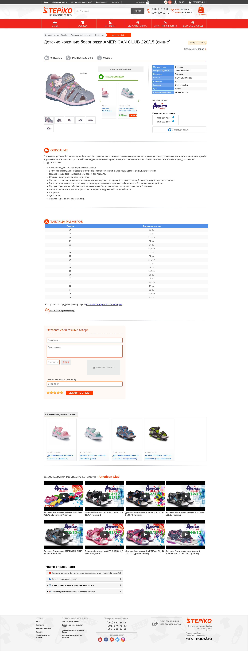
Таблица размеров (82, 58)
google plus (112, 639)
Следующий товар (194, 49)
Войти (182, 2)
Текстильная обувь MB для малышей (72, 636)
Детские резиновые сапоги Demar (73, 626)
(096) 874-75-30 (164, 118)
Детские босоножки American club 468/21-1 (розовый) (102, 110)
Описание (56, 58)
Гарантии (40, 632)
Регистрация (199, 2)
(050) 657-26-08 (164, 122)
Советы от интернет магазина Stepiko (104, 304)
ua (166, 2)
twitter (117, 638)
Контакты (115, 2)
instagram (123, 638)
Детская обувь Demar (70, 621)
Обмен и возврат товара (43, 636)
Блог (38, 621)
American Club (118, 35)
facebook (106, 638)
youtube (100, 638)
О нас (46, 2)
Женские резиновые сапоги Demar (73, 631)
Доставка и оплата (59, 2)
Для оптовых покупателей (81, 2)
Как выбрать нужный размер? (62, 311)
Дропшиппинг (102, 2)
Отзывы (107, 58)
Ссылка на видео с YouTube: (60, 380)
